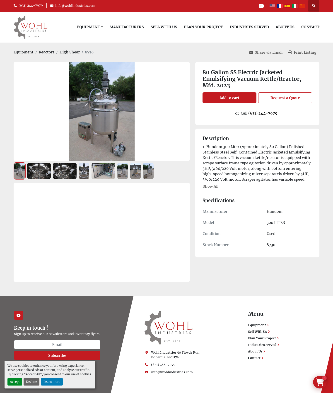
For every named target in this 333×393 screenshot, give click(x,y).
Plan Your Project (203, 27)
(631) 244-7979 (31, 5)
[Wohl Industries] (168, 328)
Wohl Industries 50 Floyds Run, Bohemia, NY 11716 (176, 354)
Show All (210, 186)
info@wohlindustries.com (75, 6)
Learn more (51, 381)
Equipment (88, 27)
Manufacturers (127, 27)
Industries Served (249, 27)
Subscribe (57, 355)
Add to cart (229, 98)
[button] (90, 27)
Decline (31, 381)
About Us (285, 27)
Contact (310, 27)
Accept (15, 381)
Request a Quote (285, 98)
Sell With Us (164, 27)
